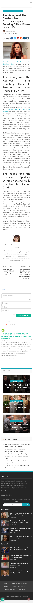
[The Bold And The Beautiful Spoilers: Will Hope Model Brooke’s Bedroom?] (5, 573)
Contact (22, 590)
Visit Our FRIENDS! (10, 439)
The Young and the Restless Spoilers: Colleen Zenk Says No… (16, 407)
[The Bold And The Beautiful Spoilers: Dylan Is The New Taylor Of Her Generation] (5, 515)
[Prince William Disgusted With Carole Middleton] (5, 565)
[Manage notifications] (28, 599)
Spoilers (19, 11)
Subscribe (26, 505)
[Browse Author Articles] (16, 238)
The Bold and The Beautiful (17, 381)
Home (5, 583)
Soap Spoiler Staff (19, 586)
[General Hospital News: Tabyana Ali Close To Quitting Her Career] (5, 557)
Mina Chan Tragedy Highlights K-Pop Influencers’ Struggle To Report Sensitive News (16, 456)
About (6, 586)
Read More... (4, 491)
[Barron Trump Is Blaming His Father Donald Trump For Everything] (5, 530)
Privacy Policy (10, 590)
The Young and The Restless (10, 11)
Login (3, 289)
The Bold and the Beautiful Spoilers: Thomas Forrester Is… (16, 387)
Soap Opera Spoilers (19, 583)
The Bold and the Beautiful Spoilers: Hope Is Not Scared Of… (16, 427)
